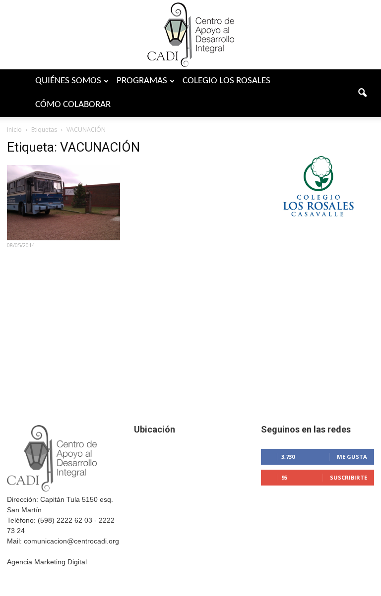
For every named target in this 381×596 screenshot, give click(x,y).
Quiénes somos (68, 81)
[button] (362, 93)
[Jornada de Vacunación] (63, 202)
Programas (142, 81)
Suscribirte (348, 477)
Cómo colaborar (73, 104)
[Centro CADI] (190, 34)
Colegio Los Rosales (226, 81)
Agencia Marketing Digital (47, 562)
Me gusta (352, 456)
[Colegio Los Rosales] (317, 230)
